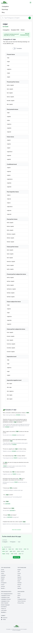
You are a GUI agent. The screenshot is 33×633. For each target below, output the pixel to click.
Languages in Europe (6, 599)
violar (14, 553)
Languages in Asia (5, 601)
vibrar (19, 549)
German (3, 586)
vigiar (13, 551)
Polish (19, 586)
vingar (5, 553)
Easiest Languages (5, 604)
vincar (20, 551)
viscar (21, 553)
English (2, 579)
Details (23, 30)
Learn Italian (4, 610)
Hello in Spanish (4, 603)
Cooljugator (5, 541)
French (2, 584)
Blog (3, 12)
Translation (19, 48)
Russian (3, 571)
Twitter (4, 619)
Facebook (5, 617)
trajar (11, 549)
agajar (4, 549)
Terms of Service (22, 601)
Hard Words (4, 606)
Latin (19, 571)
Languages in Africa (5, 595)
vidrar (5, 551)
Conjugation (5, 6)
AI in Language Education (6, 593)
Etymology (5, 9)
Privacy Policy (21, 603)
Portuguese (12, 541)
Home (19, 593)
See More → (4, 612)
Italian (19, 575)
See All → (3, 588)
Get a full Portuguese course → (24, 35)
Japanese (3, 575)
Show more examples (16, 529)
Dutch (2, 580)
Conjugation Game (22, 599)
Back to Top (16, 557)
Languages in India (5, 597)
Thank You (3, 608)
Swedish (19, 582)
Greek (2, 569)
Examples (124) (15, 30)
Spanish (3, 577)
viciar (26, 549)
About (19, 595)
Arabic (2, 573)
